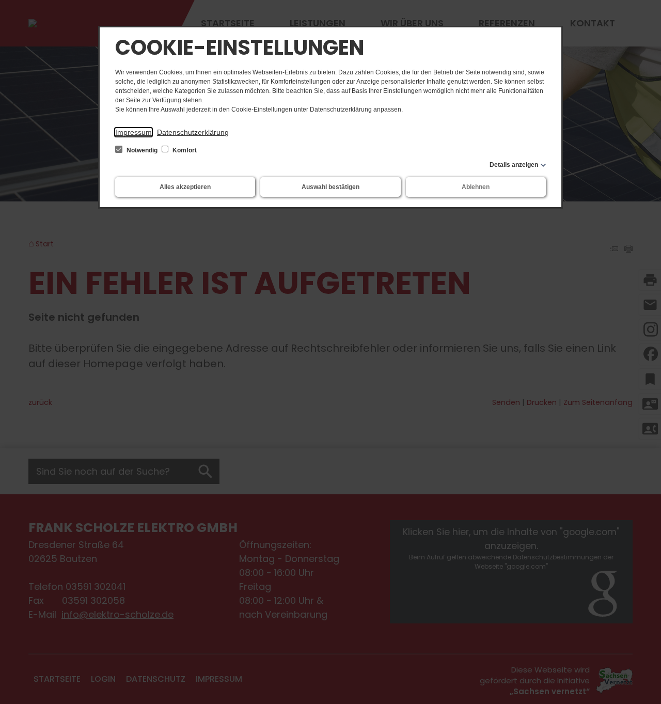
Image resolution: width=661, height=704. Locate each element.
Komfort (184, 150)
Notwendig (142, 150)
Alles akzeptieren (185, 187)
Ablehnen (476, 187)
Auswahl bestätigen (330, 187)
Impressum (133, 132)
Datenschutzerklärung (193, 132)
